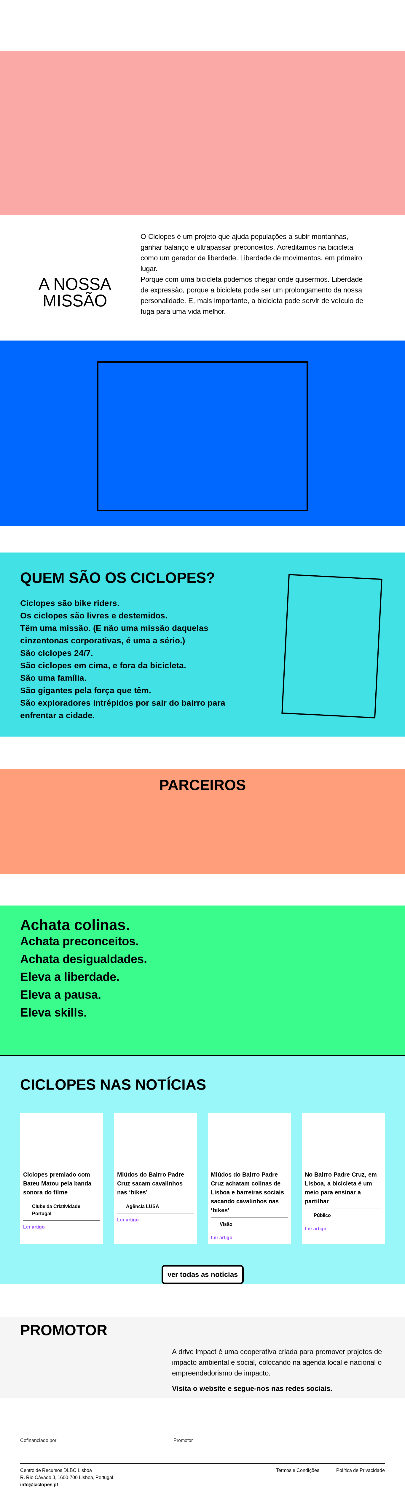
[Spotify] (257, 16)
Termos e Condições (297, 1470)
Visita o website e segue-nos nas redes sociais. (252, 1388)
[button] (64, 443)
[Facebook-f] (241, 16)
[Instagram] (224, 16)
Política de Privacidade (360, 1470)
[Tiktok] (273, 16)
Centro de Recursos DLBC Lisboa (56, 1470)
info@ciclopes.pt (39, 1484)
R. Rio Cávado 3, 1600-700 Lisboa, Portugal (66, 1477)
